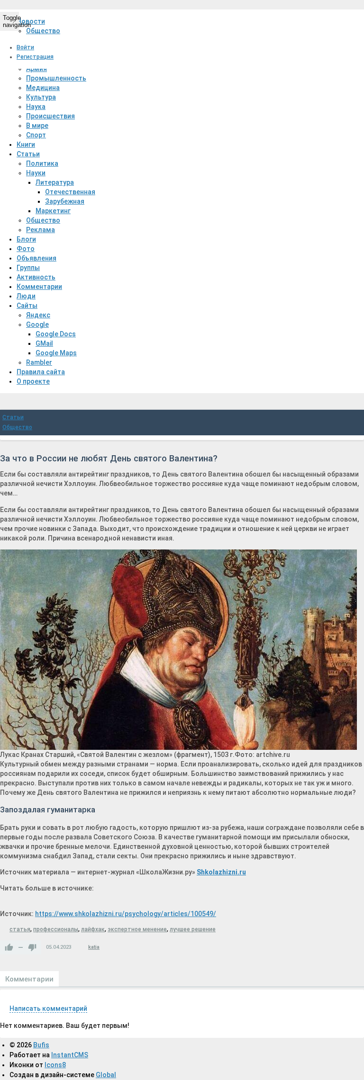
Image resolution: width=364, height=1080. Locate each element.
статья (19, 929)
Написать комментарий (48, 1008)
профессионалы (55, 929)
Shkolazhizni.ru (221, 872)
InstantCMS (69, 1055)
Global (106, 1075)
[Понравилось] (9, 947)
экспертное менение (137, 929)
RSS (360, 997)
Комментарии (29, 979)
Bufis (41, 1045)
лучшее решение (193, 929)
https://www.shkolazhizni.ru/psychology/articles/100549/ (125, 914)
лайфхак (93, 929)
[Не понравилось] (32, 947)
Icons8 (55, 1065)
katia (94, 947)
